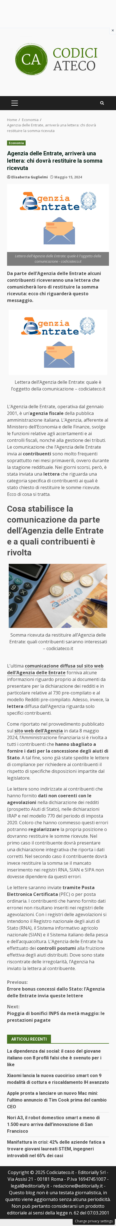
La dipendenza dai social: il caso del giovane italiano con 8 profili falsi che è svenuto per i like (54, 1057)
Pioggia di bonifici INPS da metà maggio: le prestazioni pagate (56, 1013)
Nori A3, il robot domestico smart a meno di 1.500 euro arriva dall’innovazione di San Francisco (53, 1124)
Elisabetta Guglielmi (29, 177)
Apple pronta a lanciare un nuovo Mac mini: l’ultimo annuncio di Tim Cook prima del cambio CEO (57, 1100)
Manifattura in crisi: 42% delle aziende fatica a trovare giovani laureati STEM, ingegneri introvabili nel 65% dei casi (56, 1148)
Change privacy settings (94, 1221)
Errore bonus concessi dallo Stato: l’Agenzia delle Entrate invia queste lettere (56, 989)
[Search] (102, 102)
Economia (16, 143)
